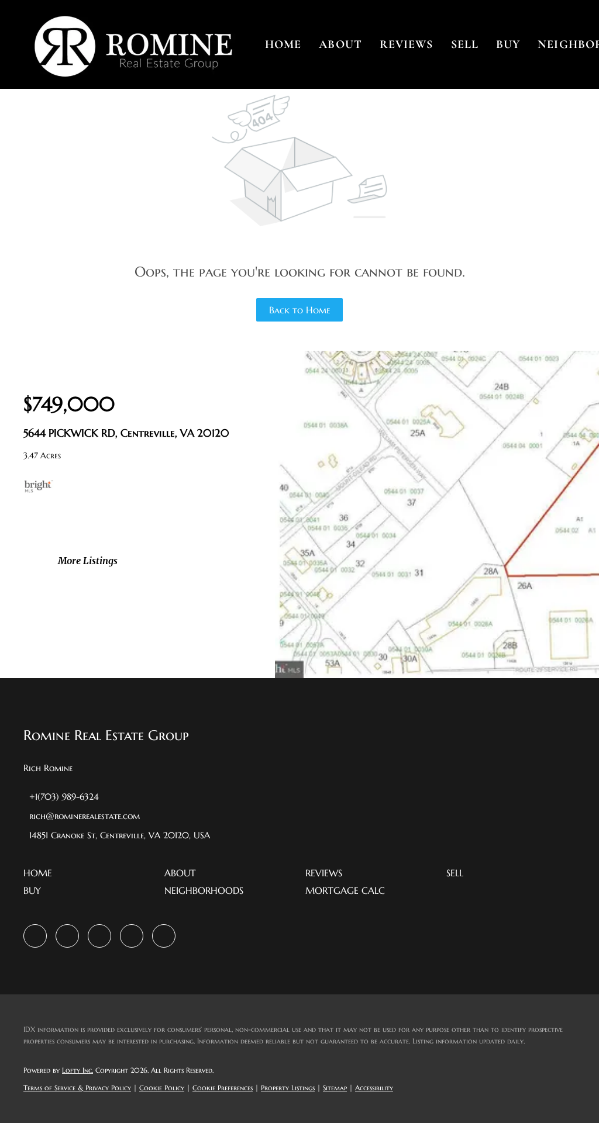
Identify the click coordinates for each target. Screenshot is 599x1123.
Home (283, 44)
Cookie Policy (161, 1087)
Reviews (406, 44)
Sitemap (335, 1087)
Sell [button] (464, 44)
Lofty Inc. (77, 1070)
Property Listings (288, 1087)
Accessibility (374, 1087)
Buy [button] (508, 44)
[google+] (163, 936)
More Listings (88, 560)
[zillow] (67, 936)
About (340, 44)
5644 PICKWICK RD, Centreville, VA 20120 (126, 433)
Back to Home (300, 310)
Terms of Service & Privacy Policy (77, 1087)
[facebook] (35, 936)
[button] (133, 44)
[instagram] (99, 936)
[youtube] (131, 936)
